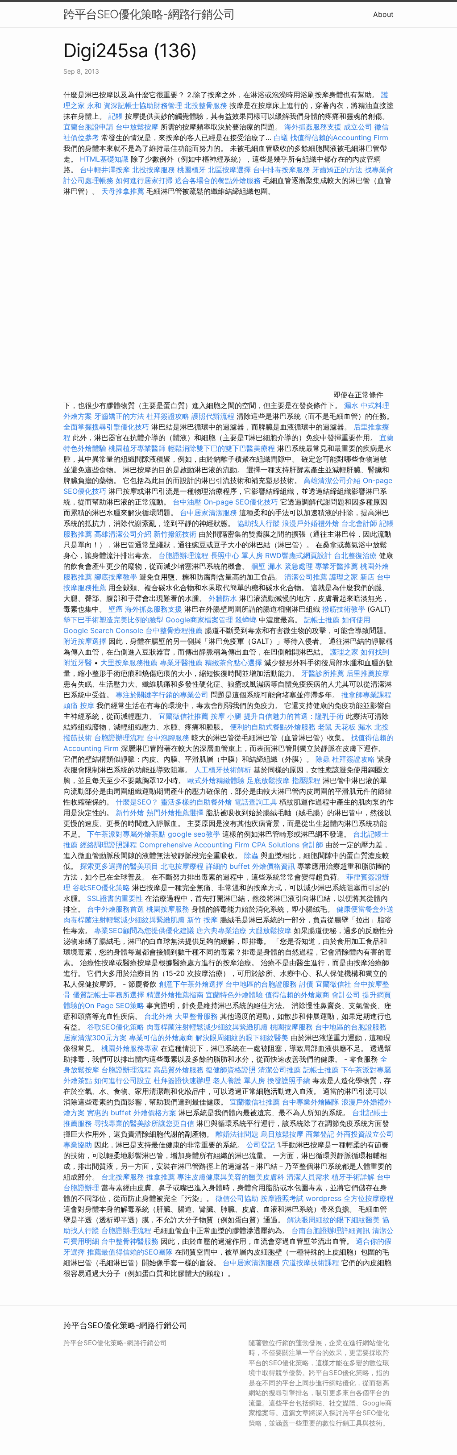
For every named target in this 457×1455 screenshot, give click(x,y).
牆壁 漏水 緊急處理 (282, 566)
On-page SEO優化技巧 (241, 501)
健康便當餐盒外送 (365, 909)
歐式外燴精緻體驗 (216, 780)
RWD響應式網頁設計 (298, 555)
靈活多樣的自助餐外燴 (196, 801)
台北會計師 (359, 523)
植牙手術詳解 (353, 1176)
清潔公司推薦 (305, 576)
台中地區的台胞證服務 (261, 984)
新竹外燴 (130, 812)
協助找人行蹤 (258, 523)
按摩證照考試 (283, 1198)
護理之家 (344, 651)
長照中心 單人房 (237, 555)
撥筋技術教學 (344, 609)
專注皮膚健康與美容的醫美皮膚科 (230, 1176)
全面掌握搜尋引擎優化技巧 (106, 426)
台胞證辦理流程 (183, 555)
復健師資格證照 (232, 1069)
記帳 (115, 116)
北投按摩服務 (153, 169)
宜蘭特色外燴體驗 (234, 994)
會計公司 (346, 994)
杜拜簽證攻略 (167, 416)
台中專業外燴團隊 (311, 1101)
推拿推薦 (160, 1176)
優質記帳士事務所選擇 (108, 994)
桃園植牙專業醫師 (137, 448)
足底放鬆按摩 (269, 780)
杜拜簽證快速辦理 (182, 1080)
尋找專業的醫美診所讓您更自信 (144, 1123)
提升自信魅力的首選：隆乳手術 (294, 716)
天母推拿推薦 (122, 191)
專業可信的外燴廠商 (161, 1037)
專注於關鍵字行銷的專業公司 (162, 694)
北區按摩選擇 (230, 169)
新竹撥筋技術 (175, 533)
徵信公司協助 (237, 1198)
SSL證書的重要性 (115, 898)
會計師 (312, 844)
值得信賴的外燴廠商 (297, 994)
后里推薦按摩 (367, 673)
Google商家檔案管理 (199, 619)
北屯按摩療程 (183, 866)
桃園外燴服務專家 (129, 1048)
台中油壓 (187, 501)
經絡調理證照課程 (108, 844)
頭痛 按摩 (78, 705)
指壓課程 (306, 780)
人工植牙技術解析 (222, 769)
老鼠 (325, 726)
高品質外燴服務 (179, 1069)
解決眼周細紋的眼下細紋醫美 (241, 1037)
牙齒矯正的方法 (337, 169)
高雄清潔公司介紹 (332, 480)
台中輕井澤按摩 (105, 169)
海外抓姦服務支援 (312, 126)
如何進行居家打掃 (144, 180)
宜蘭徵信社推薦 (183, 716)
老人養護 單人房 (239, 1080)
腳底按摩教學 (115, 576)
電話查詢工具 (255, 801)
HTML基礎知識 (104, 158)
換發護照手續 (288, 1080)
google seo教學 (194, 834)
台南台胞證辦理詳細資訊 (330, 1230)
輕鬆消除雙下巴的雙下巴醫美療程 (221, 448)
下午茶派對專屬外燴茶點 (126, 834)
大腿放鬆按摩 (271, 930)
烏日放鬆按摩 (283, 1134)
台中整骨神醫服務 (131, 1241)
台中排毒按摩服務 (282, 169)
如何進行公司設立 (122, 1080)
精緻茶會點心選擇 (233, 662)
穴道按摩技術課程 (311, 1262)
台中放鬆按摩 (138, 126)
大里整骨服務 (197, 1016)
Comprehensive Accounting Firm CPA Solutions (219, 844)
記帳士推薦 (322, 619)
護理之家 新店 (351, 576)
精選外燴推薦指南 (175, 994)
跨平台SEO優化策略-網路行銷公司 (149, 14)
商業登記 (320, 1134)
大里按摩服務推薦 (130, 662)
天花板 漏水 (353, 726)
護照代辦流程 (212, 416)
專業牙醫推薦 (336, 566)
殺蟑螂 (246, 619)
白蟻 (281, 137)
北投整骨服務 (205, 105)
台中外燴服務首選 (115, 909)
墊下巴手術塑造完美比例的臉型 (113, 619)
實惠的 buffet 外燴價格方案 (131, 1112)
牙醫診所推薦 (322, 673)
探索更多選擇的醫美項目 (119, 866)
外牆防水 (222, 598)
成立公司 (358, 126)
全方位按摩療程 (369, 1198)
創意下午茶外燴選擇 (191, 984)
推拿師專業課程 (366, 694)
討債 (306, 984)
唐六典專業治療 (221, 930)
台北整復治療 (355, 555)
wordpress (323, 1198)
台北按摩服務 (122, 1176)
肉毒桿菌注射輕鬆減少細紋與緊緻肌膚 (124, 919)
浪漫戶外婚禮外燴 (310, 523)
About (383, 14)
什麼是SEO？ (137, 801)
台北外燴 (158, 1016)
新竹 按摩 (202, 919)
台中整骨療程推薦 (175, 630)
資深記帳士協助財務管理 (143, 105)
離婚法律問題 (237, 1134)
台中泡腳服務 (168, 737)
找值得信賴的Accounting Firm (339, 137)
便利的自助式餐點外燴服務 (273, 726)
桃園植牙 (191, 169)
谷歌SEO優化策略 (101, 887)
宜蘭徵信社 (333, 984)
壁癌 (115, 609)
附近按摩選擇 (85, 641)
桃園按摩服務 (168, 909)
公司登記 (260, 1144)
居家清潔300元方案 (95, 1037)
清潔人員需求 (308, 1176)
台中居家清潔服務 (208, 512)
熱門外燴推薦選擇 (176, 812)
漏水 (351, 405)
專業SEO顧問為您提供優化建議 (144, 930)
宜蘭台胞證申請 (88, 126)
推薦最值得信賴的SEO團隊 (130, 1251)
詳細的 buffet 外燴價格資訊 (250, 866)
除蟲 (323, 759)
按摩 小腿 (226, 716)
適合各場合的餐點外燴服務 (218, 180)
